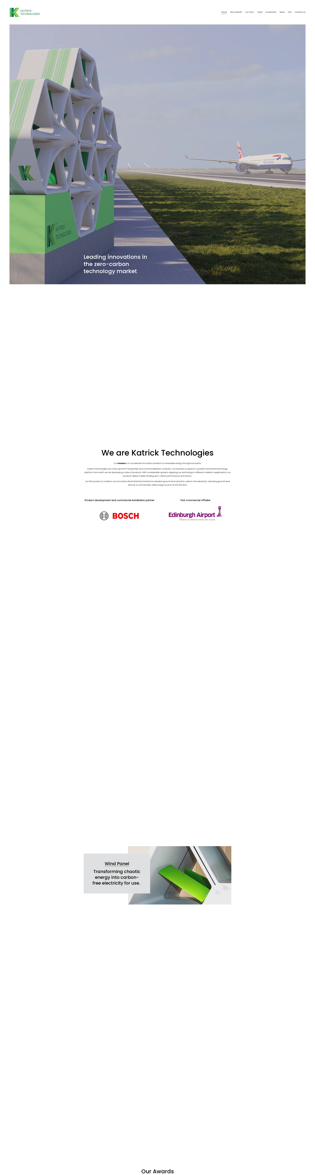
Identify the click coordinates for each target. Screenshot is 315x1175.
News (282, 12)
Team (260, 12)
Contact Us (300, 12)
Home (224, 12)
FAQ (290, 12)
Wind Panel (117, 864)
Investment (271, 12)
